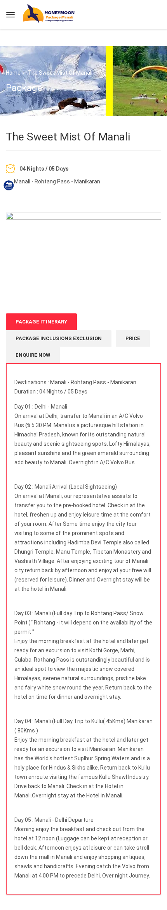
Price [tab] (132, 338)
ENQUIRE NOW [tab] (33, 355)
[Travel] (49, 14)
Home (13, 73)
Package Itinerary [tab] (41, 322)
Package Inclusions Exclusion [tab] (59, 338)
